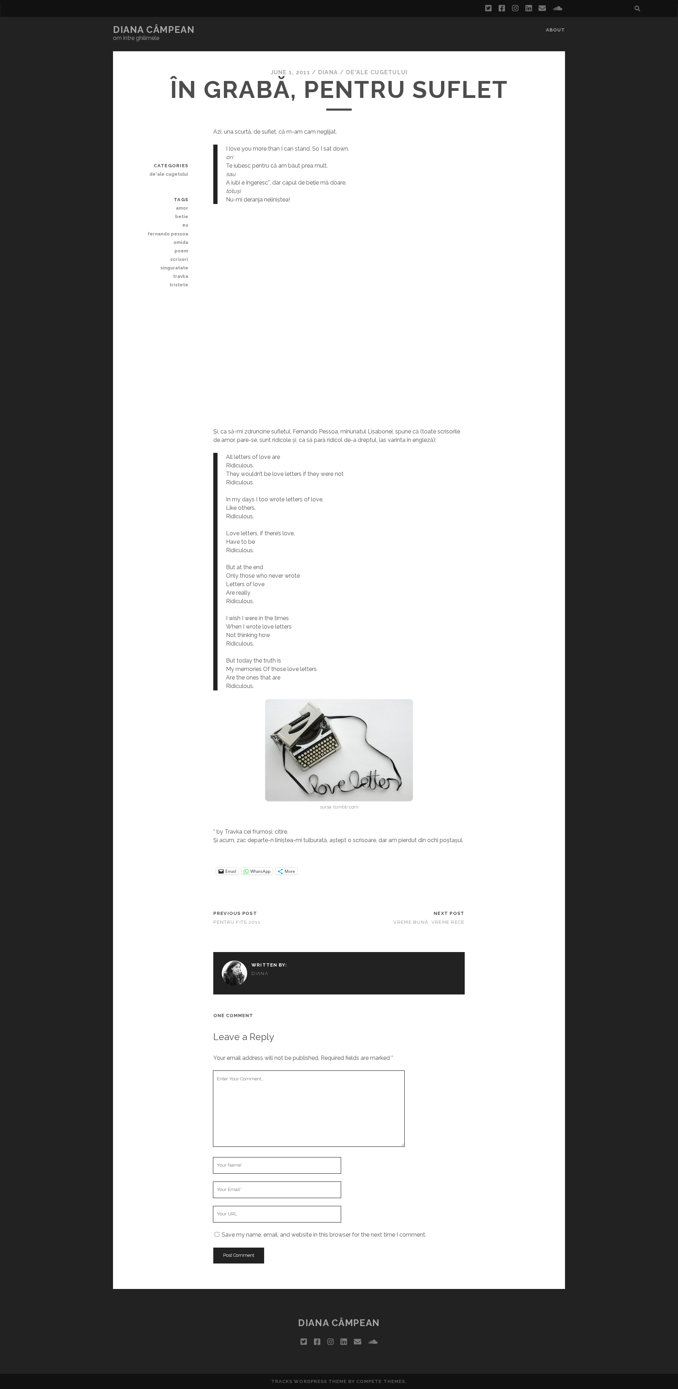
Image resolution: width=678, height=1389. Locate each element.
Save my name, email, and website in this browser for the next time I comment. (324, 1234)
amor (182, 208)
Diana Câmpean (154, 29)
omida (180, 242)
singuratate (174, 267)
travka (180, 276)
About (555, 30)
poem (181, 250)
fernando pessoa (168, 234)
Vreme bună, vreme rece (428, 922)
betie (181, 216)
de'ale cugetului (377, 72)
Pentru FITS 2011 (236, 922)
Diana (328, 72)
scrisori (179, 259)
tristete (179, 284)
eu (185, 225)
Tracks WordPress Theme (309, 1381)
